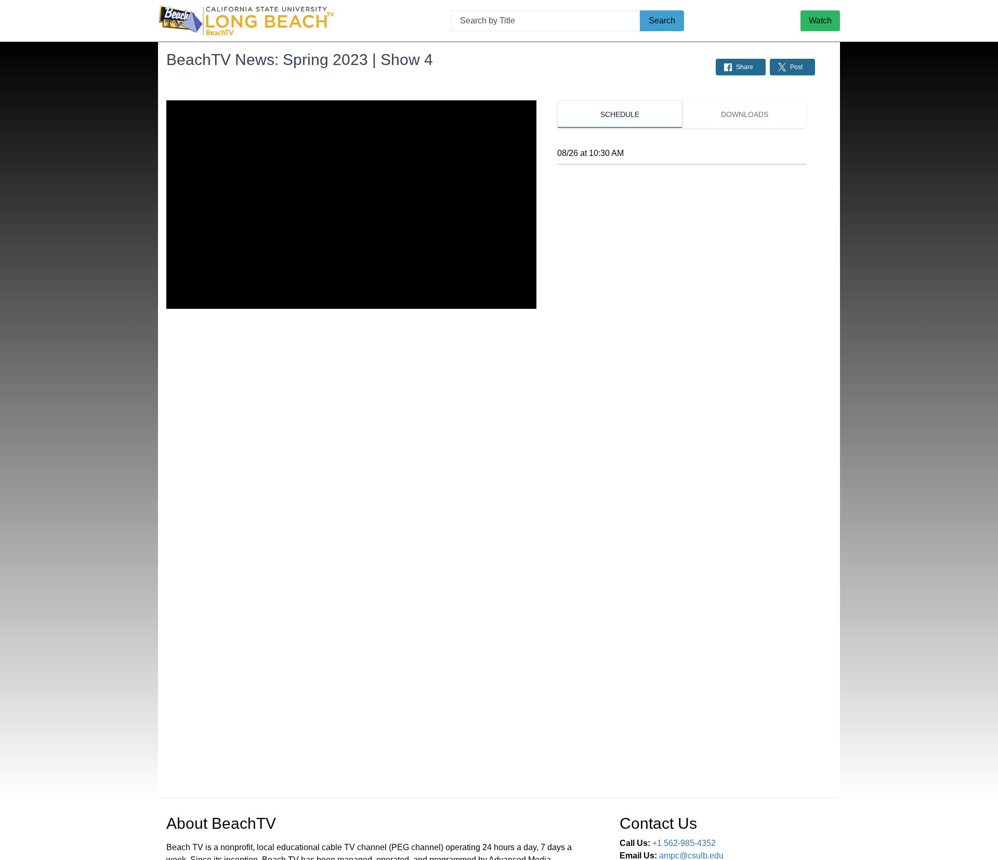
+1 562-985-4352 (684, 843)
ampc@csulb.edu (691, 855)
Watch (820, 20)
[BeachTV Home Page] (246, 20)
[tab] (619, 114)
